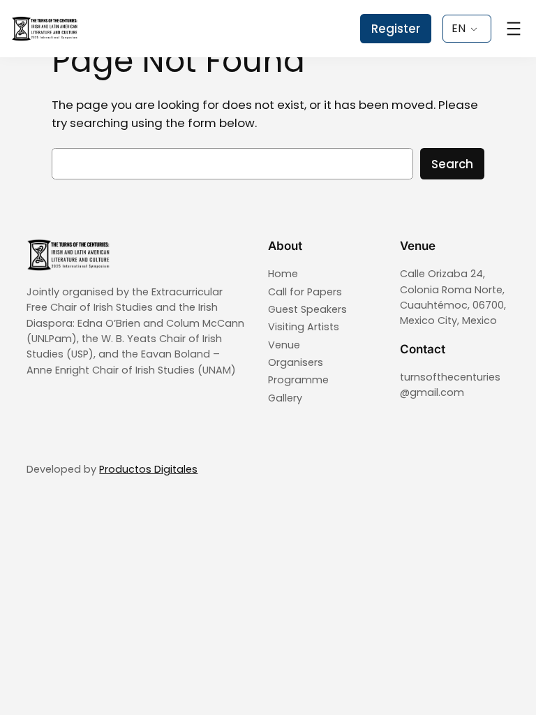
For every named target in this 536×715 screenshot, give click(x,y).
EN (459, 28)
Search (452, 164)
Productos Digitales (148, 469)
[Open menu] (513, 28)
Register (395, 28)
